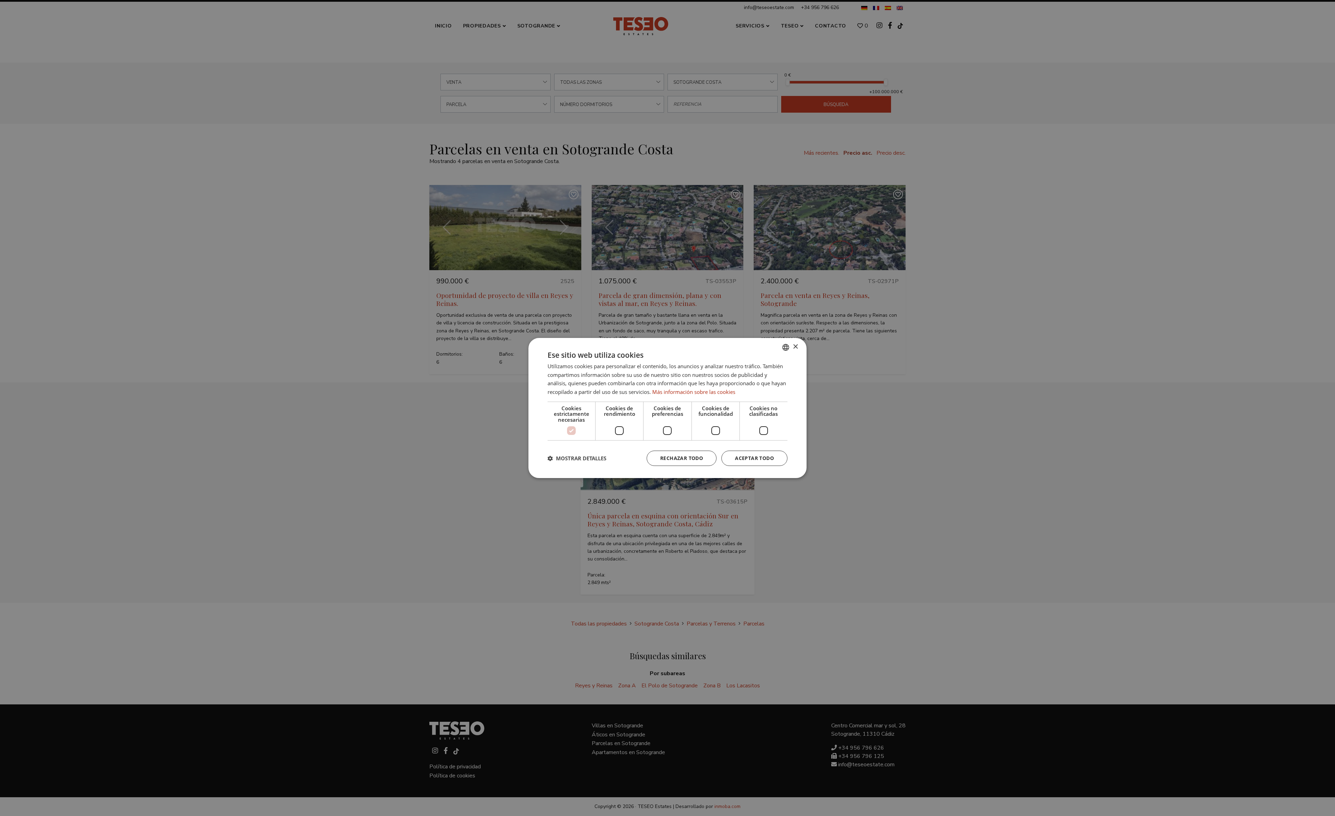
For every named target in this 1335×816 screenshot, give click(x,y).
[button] (577, 458)
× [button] (795, 346)
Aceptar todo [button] (754, 458)
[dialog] (667, 408)
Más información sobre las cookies (693, 391)
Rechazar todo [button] (681, 458)
